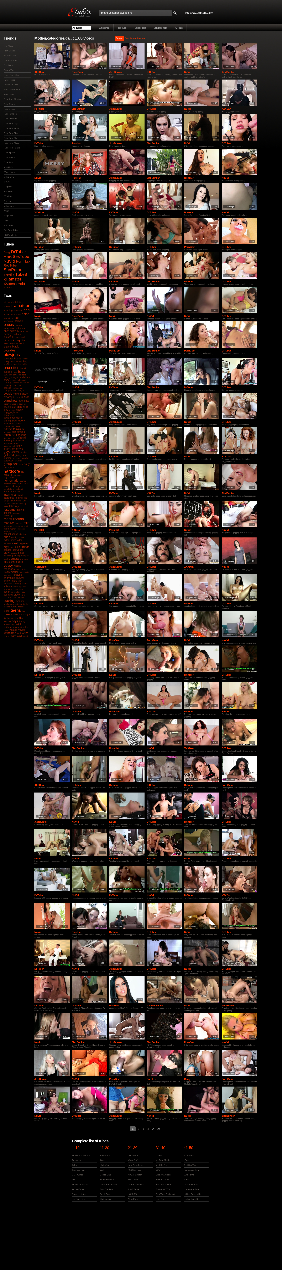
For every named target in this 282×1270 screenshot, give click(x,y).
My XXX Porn (162, 1165)
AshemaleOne (155, 1005)
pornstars (15, 558)
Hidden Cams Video (193, 1194)
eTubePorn (105, 1165)
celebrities (24, 377)
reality (17, 565)
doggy (19, 410)
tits (21, 617)
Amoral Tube (78, 1189)
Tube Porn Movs (11, 143)
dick (19, 406)
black (15, 346)
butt (5, 374)
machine (17, 513)
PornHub (23, 261)
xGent (186, 1160)
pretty (12, 562)
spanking (8, 589)
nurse (21, 537)
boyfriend (8, 364)
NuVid (9, 261)
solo (15, 586)
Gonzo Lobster (79, 1194)
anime (6, 314)
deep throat (9, 407)
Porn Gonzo (9, 51)
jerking (19, 498)
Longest (141, 38)
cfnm (6, 380)
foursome (8, 443)
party (7, 552)
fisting (23, 438)
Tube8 (21, 274)
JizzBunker (115, 72)
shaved (18, 574)
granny (18, 460)
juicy (12, 500)
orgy (6, 547)
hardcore (12, 471)
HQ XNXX (132, 1194)
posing (25, 559)
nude (7, 537)
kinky (18, 500)
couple (8, 393)
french (17, 443)
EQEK (158, 1170)
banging (18, 325)
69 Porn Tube (10, 55)
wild (19, 636)
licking (20, 509)
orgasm (23, 543)
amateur (21, 305)
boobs (17, 358)
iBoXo (102, 1160)
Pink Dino (8, 191)
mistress (19, 526)
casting (7, 377)
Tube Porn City (10, 123)
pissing (16, 555)
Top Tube (122, 27)
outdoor (24, 546)
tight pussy (9, 618)
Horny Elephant (107, 1179)
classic (15, 382)
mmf (26, 526)
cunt (21, 401)
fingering (21, 435)
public (19, 561)
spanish (22, 586)
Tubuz (75, 1165)
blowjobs (12, 354)
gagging (7, 448)
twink (19, 624)
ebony (22, 420)
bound (19, 361)
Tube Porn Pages (12, 148)
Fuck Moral (189, 1155)
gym (21, 464)
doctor (12, 410)
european (9, 426)
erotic (12, 423)
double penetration (13, 417)
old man (7, 543)
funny (19, 446)
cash (24, 375)
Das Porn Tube (11, 230)
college (7, 388)
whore (7, 636)
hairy (27, 464)
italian (20, 495)
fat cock (7, 432)
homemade (11, 480)
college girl (17, 388)
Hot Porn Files (78, 1199)
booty (6, 361)
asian (25, 314)
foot (15, 440)
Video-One (9, 206)
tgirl (23, 611)
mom (6, 528)
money (13, 529)
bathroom (20, 328)
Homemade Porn (191, 1170)
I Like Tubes (9, 80)
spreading (16, 592)
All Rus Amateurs (136, 1184)
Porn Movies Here (12, 89)
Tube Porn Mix (10, 138)
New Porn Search (136, 1165)
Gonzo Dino (105, 1175)
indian (7, 491)
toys (15, 621)
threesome (11, 614)
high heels (9, 477)
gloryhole (26, 458)
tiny (16, 618)
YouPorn (8, 287)
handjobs (9, 467)
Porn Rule (8, 225)
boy (25, 361)
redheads (9, 569)
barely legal (9, 328)
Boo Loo (7, 201)
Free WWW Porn (163, 1184)
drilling (7, 420)
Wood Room (9, 172)
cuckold (19, 397)
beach (20, 331)
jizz (25, 498)
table (25, 604)
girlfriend (9, 455)
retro (18, 569)
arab (18, 314)
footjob (21, 440)
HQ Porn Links (10, 235)
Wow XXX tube (162, 1179)
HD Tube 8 (133, 1155)
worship (26, 636)
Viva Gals (8, 167)
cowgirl (17, 394)
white (25, 633)
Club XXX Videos (163, 1175)
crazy (25, 394)
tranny (22, 621)
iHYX (74, 1179)
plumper (24, 556)
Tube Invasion (10, 114)
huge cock (9, 486)
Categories (104, 27)
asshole (19, 321)
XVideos (10, 284)
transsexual (9, 624)
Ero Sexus (8, 65)
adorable (8, 306)
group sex (11, 464)
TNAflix (9, 275)
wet (19, 633)
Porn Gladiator (106, 1189)
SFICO (7, 182)
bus (15, 372)
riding (24, 569)
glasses (16, 458)
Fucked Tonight (191, 1199)
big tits (20, 340)
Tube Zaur (8, 162)
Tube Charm (9, 104)
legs (17, 506)
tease (6, 611)
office (13, 540)
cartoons (17, 375)
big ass (7, 337)
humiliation (9, 489)
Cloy (6, 220)
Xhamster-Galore (80, 1184)
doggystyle (9, 412)
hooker (23, 481)
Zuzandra (76, 1160)
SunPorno (13, 269)
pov (6, 561)
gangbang (17, 448)
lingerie (7, 513)
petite (21, 553)
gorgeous (9, 460)
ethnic (18, 423)
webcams (10, 632)
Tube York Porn (191, 1184)
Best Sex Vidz (190, 1165)
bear (27, 331)
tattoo (14, 606)
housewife (23, 483)
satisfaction (25, 572)
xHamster (12, 279)
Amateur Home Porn (81, 1155)
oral (15, 543)
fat (23, 429)
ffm (13, 435)
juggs (6, 501)
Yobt (21, 284)
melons (19, 523)
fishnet (16, 438)
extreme (8, 429)
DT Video (8, 196)
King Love (8, 215)
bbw (6, 331)
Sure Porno (189, 1175)
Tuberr (159, 1155)
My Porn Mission (163, 1160)
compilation (10, 390)
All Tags (179, 27)
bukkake (8, 372)
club (14, 385)
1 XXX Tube (133, 1189)
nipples (22, 534)
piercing (7, 556)
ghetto (24, 452)
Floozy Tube (9, 70)
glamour (8, 458)
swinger (18, 604)
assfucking (9, 321)
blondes (10, 350)
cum (27, 397)
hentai (7, 475)
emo (6, 423)
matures (9, 523)
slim (20, 581)
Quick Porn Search (108, 1184)
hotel (14, 483)
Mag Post (8, 186)
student (21, 597)
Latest (133, 38)
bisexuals (14, 343)
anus (13, 314)
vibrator (24, 627)
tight (27, 614)
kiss (24, 500)
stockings (19, 594)
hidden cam (16, 475)
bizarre (7, 346)
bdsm (13, 331)
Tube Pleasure (10, 118)
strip (15, 597)
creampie (9, 397)
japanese (9, 497)
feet (14, 432)
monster (21, 529)
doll (17, 412)
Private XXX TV (163, 1189)
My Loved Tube (11, 85)
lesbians (9, 509)
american (18, 310)
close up (7, 385)
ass (17, 318)
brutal (23, 368)
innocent (15, 491)
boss (13, 361)
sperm (7, 592)
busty (21, 371)
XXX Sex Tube (134, 1170)
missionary (9, 526)
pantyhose (17, 550)
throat (21, 614)
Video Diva (9, 177)
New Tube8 (133, 1179)
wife (13, 636)
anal (27, 310)
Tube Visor (105, 1155)
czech (6, 404)
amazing (8, 310)
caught (14, 377)
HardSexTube (16, 256)
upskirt (16, 627)
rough (7, 572)
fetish (7, 434)
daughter (23, 404)
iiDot (102, 1170)
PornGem (77, 72)
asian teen (8, 318)
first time (8, 438)
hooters (7, 483)
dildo (25, 406)
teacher (21, 607)
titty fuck (7, 621)
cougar (20, 390)
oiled (19, 540)
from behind (9, 446)
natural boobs (11, 534)
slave (14, 581)
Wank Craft (133, 1160)
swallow (20, 601)
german (16, 452)
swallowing (9, 604)
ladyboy (22, 503)
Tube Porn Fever (11, 128)
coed (20, 385)
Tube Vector (9, 157)
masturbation (14, 519)
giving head (21, 455)
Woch (6, 211)
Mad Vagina (105, 1199)
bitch (21, 343)
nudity (14, 537)
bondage (8, 358)
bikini (6, 343)
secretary (8, 575)
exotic (18, 426)
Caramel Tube (10, 60)
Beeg (7, 252)
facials (17, 428)
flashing (8, 440)
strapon (7, 597)
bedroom (17, 334)
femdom (21, 432)
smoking (17, 583)
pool (6, 559)
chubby (7, 382)
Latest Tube (140, 27)
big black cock (18, 337)
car (10, 375)
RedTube (10, 265)
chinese (13, 380)
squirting (8, 594)
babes (9, 324)
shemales (9, 577)
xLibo (186, 1179)
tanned (7, 607)
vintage (13, 630)
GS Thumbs (77, 1175)
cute (26, 400)
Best (127, 38)
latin (11, 506)
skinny (7, 581)
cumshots (10, 400)
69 (20, 302)
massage (8, 515)
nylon (6, 540)
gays (7, 452)
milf (26, 523)
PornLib (151, 1079)
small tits (8, 583)
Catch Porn (105, 1194)
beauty (8, 334)
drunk (14, 421)
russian (15, 572)
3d (16, 302)
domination (9, 415)
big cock (9, 340)
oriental (14, 547)
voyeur (21, 630)
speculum (18, 589)
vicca (6, 630)
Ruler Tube (9, 94)
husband (19, 489)
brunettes (11, 367)
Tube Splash (9, 152)
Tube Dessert (10, 109)
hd (22, 471)
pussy (8, 565)
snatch (25, 583)
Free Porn (160, 1199)
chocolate (22, 380)
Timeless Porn (78, 1170)
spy (23, 592)
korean (14, 503)
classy (23, 382)
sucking (9, 601)
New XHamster (135, 1175)
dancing (14, 404)
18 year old (9, 302)
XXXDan (39, 72)
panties (7, 550)
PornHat (39, 108)
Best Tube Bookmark (165, 1194)
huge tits (20, 486)
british (25, 364)
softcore (8, 586)
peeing (14, 553)
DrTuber (18, 251)
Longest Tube (160, 27)
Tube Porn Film (11, 133)
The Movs (8, 46)
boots (25, 359)
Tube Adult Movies (12, 99)
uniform (7, 627)
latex (6, 506)
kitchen (7, 503)
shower (20, 578)
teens (16, 610)
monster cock (10, 531)
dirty (6, 410)
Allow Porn (133, 1199)
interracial (10, 494)
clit (28, 382)
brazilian (17, 364)
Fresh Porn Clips (11, 75)
